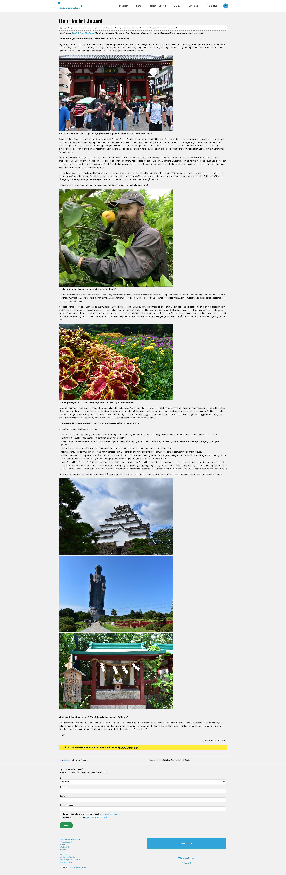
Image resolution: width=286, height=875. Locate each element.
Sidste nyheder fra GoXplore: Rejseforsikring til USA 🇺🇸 (169, 760)
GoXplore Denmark (79, 867)
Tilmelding (211, 6)
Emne (62, 778)
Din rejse (193, 6)
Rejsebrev (68, 760)
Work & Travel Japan (128, 747)
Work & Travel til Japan (83, 33)
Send (66, 825)
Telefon (63, 796)
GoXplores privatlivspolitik (96, 817)
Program (123, 6)
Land (138, 6)
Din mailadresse (66, 805)
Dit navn (63, 787)
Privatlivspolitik (66, 842)
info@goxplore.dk (68, 857)
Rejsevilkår (65, 847)
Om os (177, 6)
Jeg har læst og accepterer (85, 817)
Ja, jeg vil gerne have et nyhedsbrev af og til (91, 814)
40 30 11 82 (65, 854)
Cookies (64, 844)
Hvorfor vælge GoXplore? (71, 839)
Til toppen (185, 863)
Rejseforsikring (157, 6)
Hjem (60, 760)
